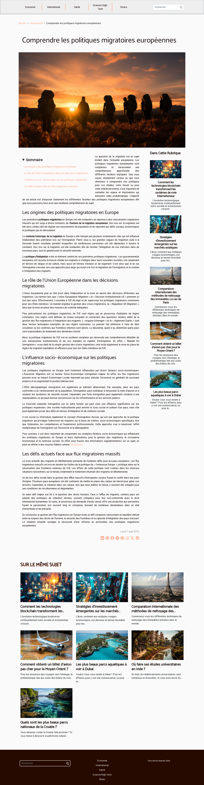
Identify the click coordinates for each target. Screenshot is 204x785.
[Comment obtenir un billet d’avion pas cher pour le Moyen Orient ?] (165, 331)
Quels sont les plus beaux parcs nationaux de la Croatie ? (44, 725)
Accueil (22, 23)
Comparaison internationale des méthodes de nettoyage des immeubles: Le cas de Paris (166, 296)
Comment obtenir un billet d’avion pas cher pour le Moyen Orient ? (165, 347)
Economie (30, 7)
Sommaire (34, 160)
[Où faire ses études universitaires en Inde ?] (158, 645)
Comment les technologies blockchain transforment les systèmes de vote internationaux (165, 189)
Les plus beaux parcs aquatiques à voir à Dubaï (166, 394)
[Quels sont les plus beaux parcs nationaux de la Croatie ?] (46, 702)
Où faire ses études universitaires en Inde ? (156, 667)
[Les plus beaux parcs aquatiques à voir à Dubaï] (165, 379)
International (53, 7)
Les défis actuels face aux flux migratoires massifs (51, 186)
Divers (123, 7)
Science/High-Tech (100, 7)
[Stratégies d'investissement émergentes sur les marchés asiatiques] (165, 224)
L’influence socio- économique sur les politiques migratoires (55, 179)
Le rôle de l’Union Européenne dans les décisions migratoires (56, 173)
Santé (77, 7)
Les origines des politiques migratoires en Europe (50, 166)
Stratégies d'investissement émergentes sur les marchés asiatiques (166, 242)
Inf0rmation (76, 444)
